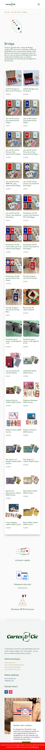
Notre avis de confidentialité (12, 667)
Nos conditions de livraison (12, 669)
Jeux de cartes (16, 12)
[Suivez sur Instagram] (10, 692)
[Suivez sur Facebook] (6, 692)
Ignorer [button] (36, 747)
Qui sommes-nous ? (10, 662)
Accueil (7, 12)
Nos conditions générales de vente (14, 665)
